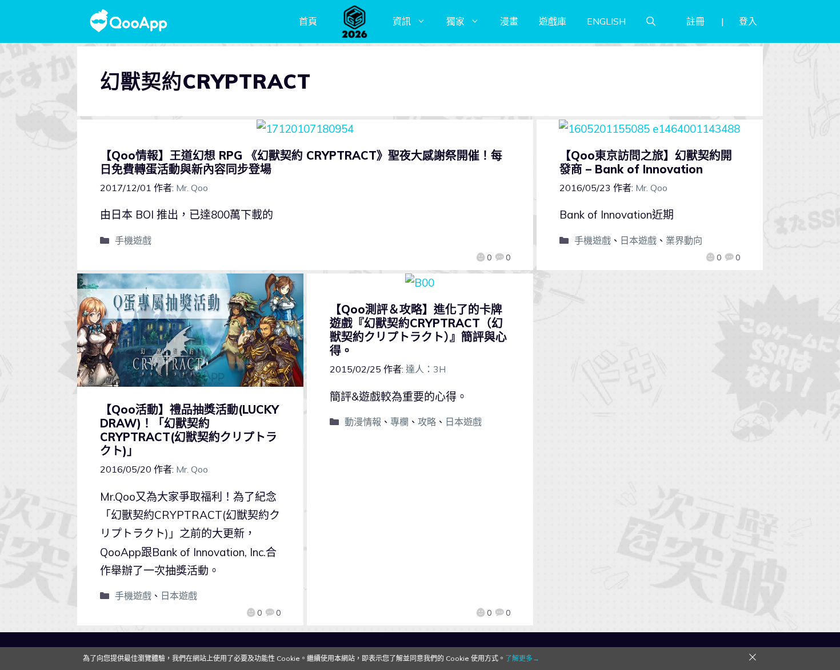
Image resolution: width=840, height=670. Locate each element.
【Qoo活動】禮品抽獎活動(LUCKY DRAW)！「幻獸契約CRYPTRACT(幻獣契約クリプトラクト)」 (189, 430)
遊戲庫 (552, 21)
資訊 (402, 21)
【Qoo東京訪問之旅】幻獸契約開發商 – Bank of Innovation (645, 162)
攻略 (427, 421)
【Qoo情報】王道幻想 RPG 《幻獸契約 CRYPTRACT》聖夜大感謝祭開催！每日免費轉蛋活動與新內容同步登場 (301, 162)
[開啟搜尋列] (651, 21)
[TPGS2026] (354, 21)
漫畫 (509, 21)
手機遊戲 (133, 240)
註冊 (695, 21)
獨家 (455, 21)
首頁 (308, 21)
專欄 (399, 421)
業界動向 (684, 240)
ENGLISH (606, 21)
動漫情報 (363, 421)
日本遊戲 (638, 240)
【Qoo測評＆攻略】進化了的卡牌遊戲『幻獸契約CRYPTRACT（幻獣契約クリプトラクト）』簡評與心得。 (418, 330)
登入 (748, 21)
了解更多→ (522, 658)
